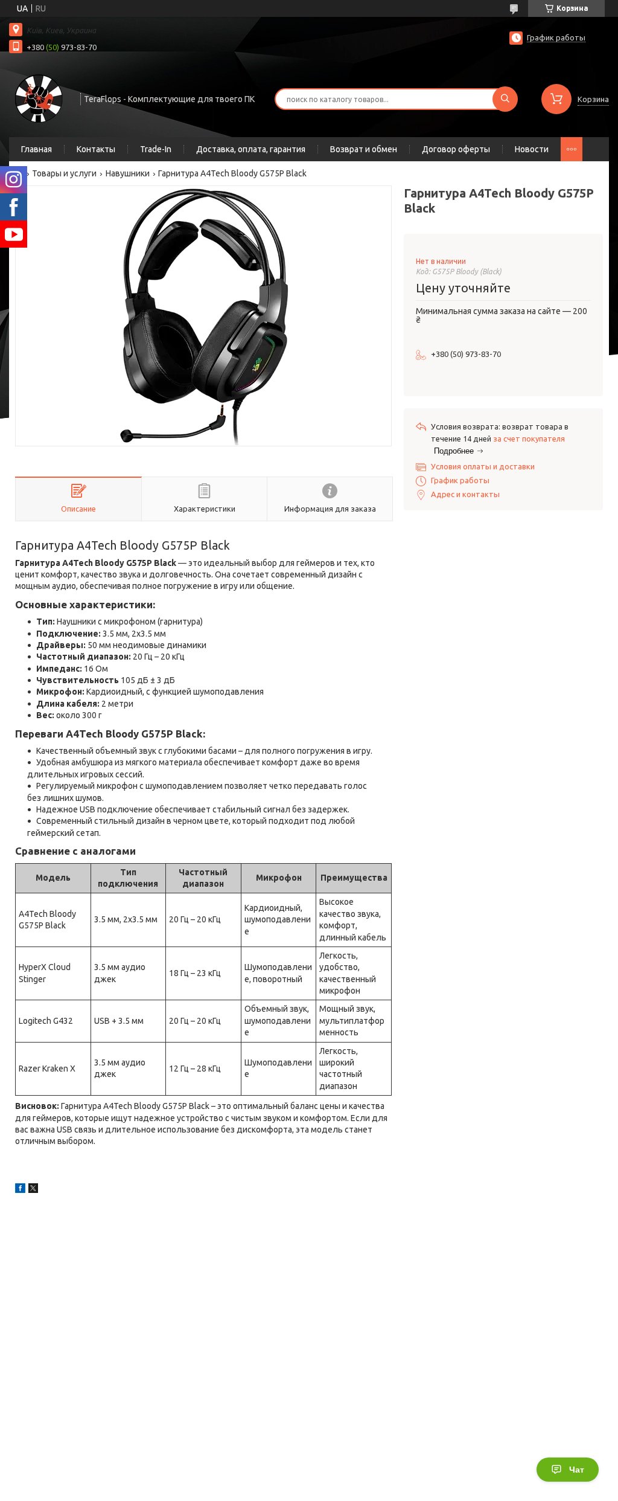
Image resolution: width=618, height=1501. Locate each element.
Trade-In (155, 149)
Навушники (128, 173)
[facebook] (20, 1190)
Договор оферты (456, 149)
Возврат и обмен (363, 149)
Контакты (96, 149)
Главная (36, 149)
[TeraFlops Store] (39, 98)
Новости (532, 149)
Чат (576, 1469)
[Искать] (505, 99)
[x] (33, 1190)
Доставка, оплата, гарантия (250, 149)
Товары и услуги (64, 173)
